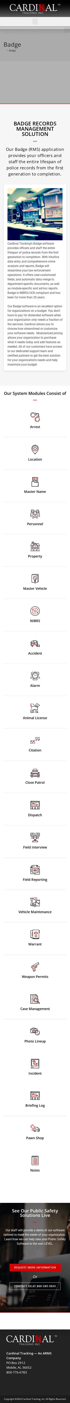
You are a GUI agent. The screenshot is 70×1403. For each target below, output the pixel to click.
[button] (35, 21)
